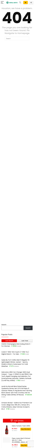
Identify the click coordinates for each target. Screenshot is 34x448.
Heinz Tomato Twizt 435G (21, 426)
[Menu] (2, 2)
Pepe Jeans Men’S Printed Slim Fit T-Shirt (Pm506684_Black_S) (21, 440)
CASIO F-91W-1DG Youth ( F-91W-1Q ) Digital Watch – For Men (15, 353)
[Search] (20, 2)
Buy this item (25, 429)
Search (3, 325)
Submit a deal (25, 2)
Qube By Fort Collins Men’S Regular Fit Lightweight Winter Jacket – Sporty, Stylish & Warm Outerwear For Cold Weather (15, 363)
